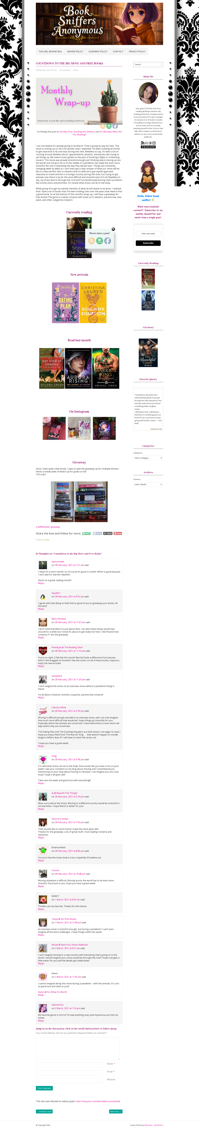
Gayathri (56, 592)
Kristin (75, 70)
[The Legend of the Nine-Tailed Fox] (148, 288)
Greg (54, 755)
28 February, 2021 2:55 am (46, 70)
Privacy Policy (137, 51)
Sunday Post (66, 131)
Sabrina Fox (57, 1004)
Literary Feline (59, 707)
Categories (137, 453)
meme (47, 540)
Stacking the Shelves (83, 131)
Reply (41, 583)
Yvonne (55, 870)
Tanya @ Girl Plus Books (64, 918)
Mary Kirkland (59, 618)
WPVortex (148, 1125)
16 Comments (65, 70)
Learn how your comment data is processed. (98, 1101)
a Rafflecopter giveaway (48, 526)
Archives (136, 479)
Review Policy (75, 51)
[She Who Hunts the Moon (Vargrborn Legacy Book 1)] (148, 309)
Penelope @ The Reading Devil (67, 647)
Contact (118, 51)
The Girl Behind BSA (50, 51)
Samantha (57, 675)
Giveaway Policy (98, 51)
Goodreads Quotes (156, 429)
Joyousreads (58, 561)
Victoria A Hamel (60, 818)
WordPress (158, 1125)
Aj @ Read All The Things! (64, 793)
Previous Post (44, 1111)
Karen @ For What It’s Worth (52, 992)
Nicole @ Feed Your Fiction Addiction (70, 944)
